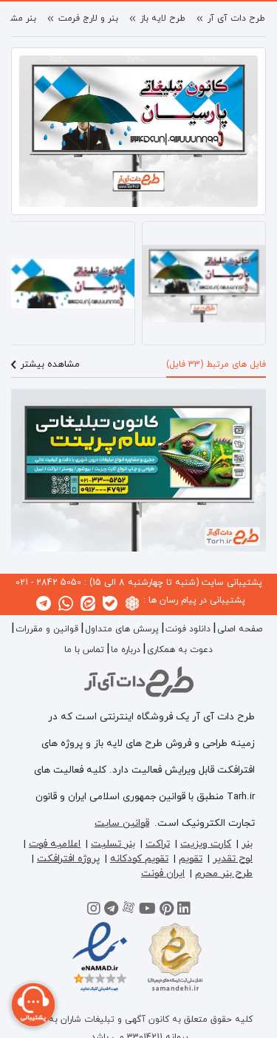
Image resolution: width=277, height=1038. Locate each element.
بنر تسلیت (113, 844)
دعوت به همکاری (180, 650)
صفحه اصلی (239, 629)
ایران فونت (163, 873)
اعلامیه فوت (55, 844)
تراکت (158, 844)
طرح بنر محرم (224, 873)
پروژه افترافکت (68, 859)
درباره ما (125, 650)
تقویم (190, 859)
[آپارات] (128, 911)
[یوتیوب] (147, 911)
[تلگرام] (111, 911)
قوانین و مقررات (47, 629)
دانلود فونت (188, 629)
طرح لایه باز (162, 18)
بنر (247, 844)
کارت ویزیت (205, 844)
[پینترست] (167, 911)
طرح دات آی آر (236, 18)
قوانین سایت (122, 823)
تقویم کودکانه (139, 859)
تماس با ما (84, 650)
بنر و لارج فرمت (88, 18)
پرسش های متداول (122, 629)
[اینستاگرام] (93, 911)
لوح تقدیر (233, 859)
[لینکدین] (184, 911)
